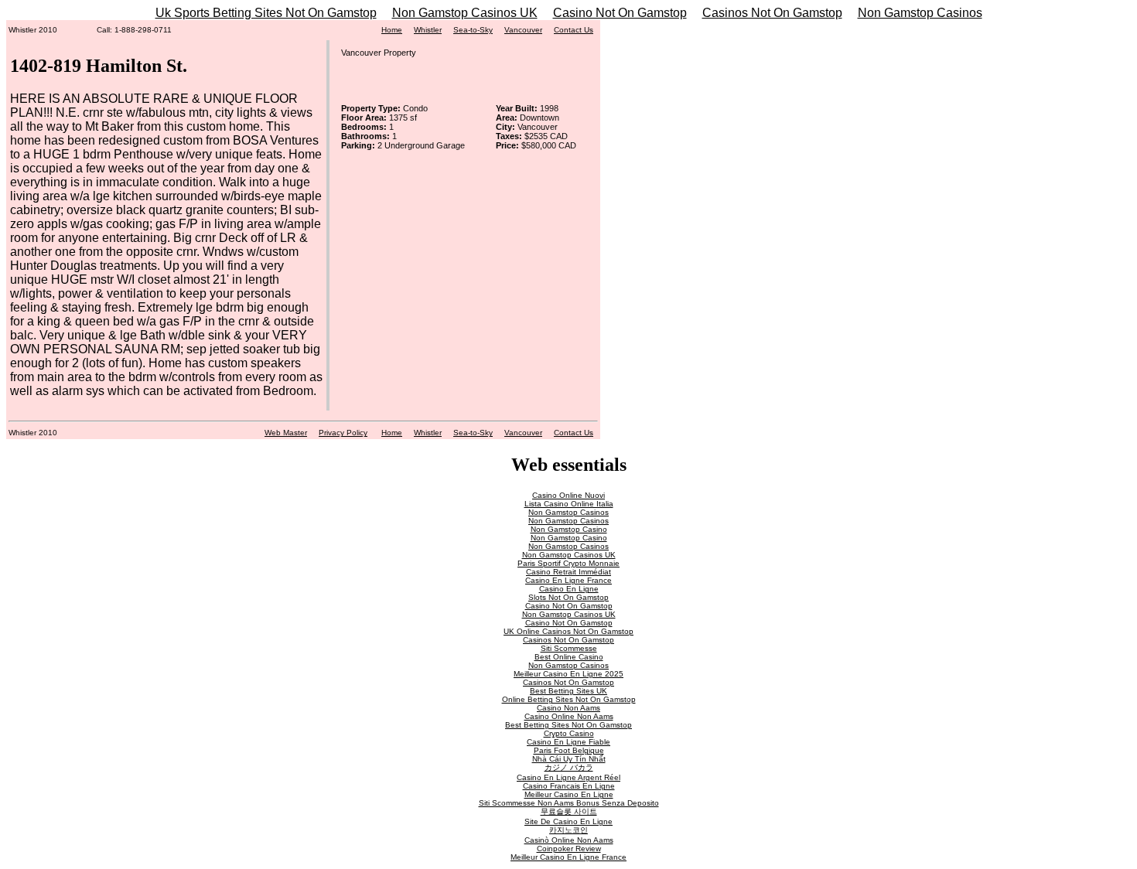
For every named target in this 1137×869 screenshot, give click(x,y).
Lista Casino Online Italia (568, 503)
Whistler (428, 30)
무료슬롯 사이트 (569, 811)
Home (391, 30)
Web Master (286, 432)
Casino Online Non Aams (568, 716)
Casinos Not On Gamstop (772, 12)
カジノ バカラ (569, 767)
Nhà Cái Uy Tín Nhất (569, 759)
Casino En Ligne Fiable (568, 742)
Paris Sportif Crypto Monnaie (568, 563)
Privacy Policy (343, 432)
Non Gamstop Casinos (920, 12)
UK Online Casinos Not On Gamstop (568, 631)
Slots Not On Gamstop (568, 597)
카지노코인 (568, 830)
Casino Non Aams (568, 708)
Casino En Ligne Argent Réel (568, 777)
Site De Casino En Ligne (568, 821)
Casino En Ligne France (568, 580)
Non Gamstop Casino (569, 529)
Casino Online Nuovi (568, 495)
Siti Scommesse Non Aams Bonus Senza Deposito (569, 803)
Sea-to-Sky (473, 30)
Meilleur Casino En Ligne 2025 (568, 674)
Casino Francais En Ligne (569, 786)
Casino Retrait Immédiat (568, 571)
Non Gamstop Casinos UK (465, 12)
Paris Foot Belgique (569, 750)
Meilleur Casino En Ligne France (568, 857)
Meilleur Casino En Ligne (568, 794)
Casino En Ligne (569, 588)
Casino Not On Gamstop (620, 12)
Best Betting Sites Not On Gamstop (568, 725)
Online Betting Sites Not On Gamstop (569, 699)
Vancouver (523, 30)
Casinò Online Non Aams (568, 840)
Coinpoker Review (569, 848)
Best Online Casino (568, 657)
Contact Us (573, 30)
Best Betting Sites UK (568, 691)
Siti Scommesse (569, 648)
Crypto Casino (569, 733)
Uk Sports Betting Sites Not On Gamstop (266, 12)
